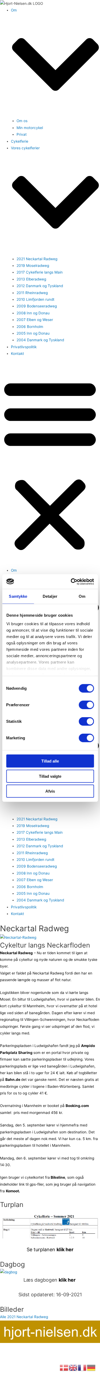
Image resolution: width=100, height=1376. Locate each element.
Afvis (50, 791)
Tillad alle (50, 761)
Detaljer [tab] (50, 596)
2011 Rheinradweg (32, 293)
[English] (73, 1367)
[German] (91, 1367)
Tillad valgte (50, 776)
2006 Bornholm (30, 326)
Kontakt (17, 353)
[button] (50, 465)
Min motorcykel (30, 128)
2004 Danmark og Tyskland (40, 340)
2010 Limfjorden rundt (35, 299)
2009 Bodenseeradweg (37, 306)
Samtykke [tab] (18, 596)
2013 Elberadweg (31, 279)
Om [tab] (82, 596)
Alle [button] (3, 1317)
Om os (22, 121)
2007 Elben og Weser (35, 320)
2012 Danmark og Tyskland (40, 286)
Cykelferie (19, 141)
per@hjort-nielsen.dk (50, 1346)
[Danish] (64, 1367)
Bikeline (57, 1177)
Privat (22, 134)
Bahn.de (13, 1079)
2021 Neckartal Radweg (37, 259)
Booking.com (77, 1106)
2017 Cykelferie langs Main (40, 272)
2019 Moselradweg (33, 265)
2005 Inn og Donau (33, 333)
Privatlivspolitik (24, 347)
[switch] (86, 705)
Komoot (12, 1191)
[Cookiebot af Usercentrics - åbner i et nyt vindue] (71, 581)
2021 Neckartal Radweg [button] (27, 1317)
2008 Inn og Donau (33, 313)
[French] (82, 1367)
